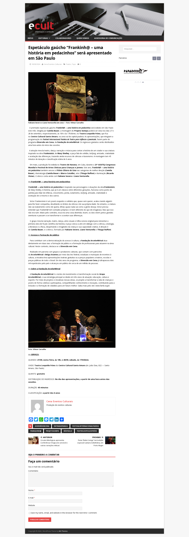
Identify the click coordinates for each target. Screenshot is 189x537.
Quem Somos (82, 38)
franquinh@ (35, 431)
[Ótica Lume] (139, 73)
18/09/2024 (36, 64)
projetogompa (52, 431)
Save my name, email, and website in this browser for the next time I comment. (64, 513)
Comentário (33, 471)
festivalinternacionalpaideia (85, 426)
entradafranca (61, 426)
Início (30, 38)
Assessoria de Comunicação (108, 38)
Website (31, 505)
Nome (31, 490)
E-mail (31, 497)
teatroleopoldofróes (87, 431)
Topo (74, 64)
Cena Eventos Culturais (53, 64)
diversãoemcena (42, 426)
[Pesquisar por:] (140, 49)
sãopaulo (68, 431)
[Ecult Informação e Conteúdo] (94, 34)
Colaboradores (63, 38)
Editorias (43, 38)
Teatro (68, 64)
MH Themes (63, 531)
